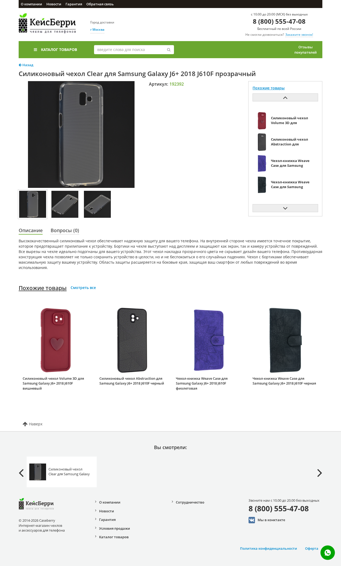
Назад (27, 64)
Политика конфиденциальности (268, 548)
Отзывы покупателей (305, 50)
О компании (31, 4)
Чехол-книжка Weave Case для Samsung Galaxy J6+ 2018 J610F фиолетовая (202, 383)
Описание (31, 230)
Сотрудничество (190, 502)
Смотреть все (83, 287)
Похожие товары (43, 288)
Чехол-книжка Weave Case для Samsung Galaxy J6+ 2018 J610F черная (284, 381)
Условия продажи (114, 528)
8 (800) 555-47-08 (279, 21)
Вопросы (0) (65, 230)
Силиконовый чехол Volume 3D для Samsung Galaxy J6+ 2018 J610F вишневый (53, 383)
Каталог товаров (59, 49)
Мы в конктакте (271, 519)
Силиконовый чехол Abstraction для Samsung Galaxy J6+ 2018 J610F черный (131, 381)
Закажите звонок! (299, 34)
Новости (53, 4)
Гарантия (74, 4)
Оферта (311, 548)
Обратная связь (100, 4)
